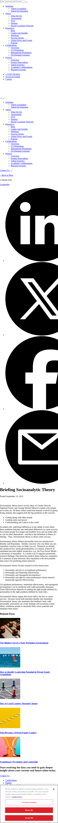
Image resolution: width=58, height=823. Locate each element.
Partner (8, 783)
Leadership (4, 184)
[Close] (54, 789)
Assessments (16, 18)
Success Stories (17, 38)
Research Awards (18, 70)
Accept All (29, 818)
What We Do (16, 16)
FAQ (13, 21)
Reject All (29, 810)
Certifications (11, 45)
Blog (13, 30)
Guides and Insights (19, 33)
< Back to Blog (6, 175)
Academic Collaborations (21, 67)
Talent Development (19, 11)
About (8, 13)
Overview (15, 48)
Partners (14, 23)
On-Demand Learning (20, 55)
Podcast (14, 43)
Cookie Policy (17, 797)
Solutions (9, 6)
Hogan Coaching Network (22, 26)
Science (8, 57)
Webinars (15, 35)
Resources (9, 28)
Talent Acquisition (18, 8)
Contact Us (5, 170)
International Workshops (21, 52)
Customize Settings (29, 802)
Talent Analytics (18, 65)
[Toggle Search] (1, 98)
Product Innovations (19, 62)
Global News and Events (21, 40)
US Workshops (17, 50)
